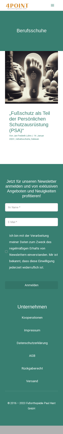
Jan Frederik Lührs (23, 135)
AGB (32, 356)
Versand (32, 381)
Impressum (32, 330)
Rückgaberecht (32, 368)
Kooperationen (32, 317)
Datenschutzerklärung (32, 343)
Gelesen (39, 89)
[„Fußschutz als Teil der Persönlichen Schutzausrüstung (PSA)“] (31, 77)
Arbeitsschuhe (27, 89)
